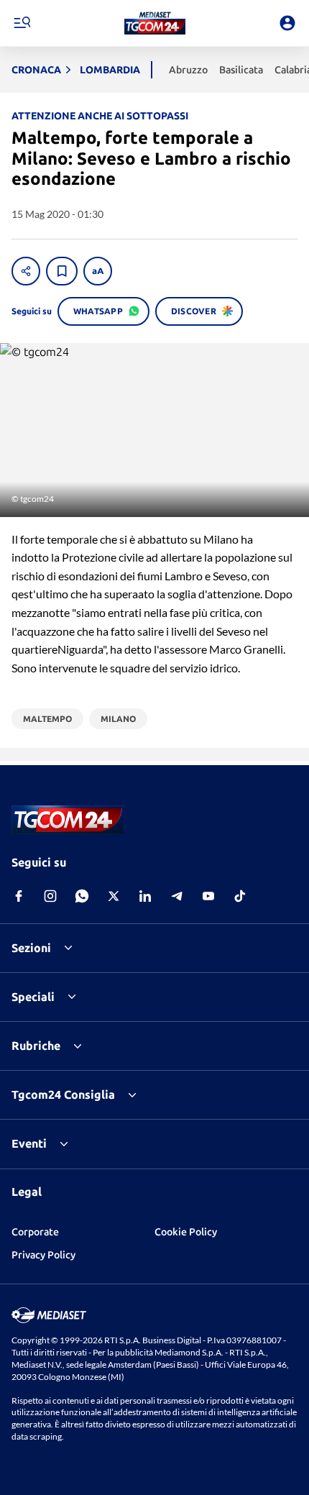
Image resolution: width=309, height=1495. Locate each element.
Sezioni (31, 947)
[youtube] (208, 896)
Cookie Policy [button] (185, 1232)
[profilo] (287, 23)
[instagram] (50, 896)
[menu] (21, 23)
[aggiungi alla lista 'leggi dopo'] (62, 271)
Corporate (35, 1232)
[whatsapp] (82, 896)
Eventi (29, 1143)
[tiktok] (240, 896)
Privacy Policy (43, 1255)
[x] (113, 896)
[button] (154, 23)
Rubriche (35, 1045)
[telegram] (177, 896)
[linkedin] (145, 896)
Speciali (33, 996)
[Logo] (154, 23)
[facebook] (18, 896)
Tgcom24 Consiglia (63, 1094)
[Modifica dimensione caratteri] (97, 271)
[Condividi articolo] (25, 271)
